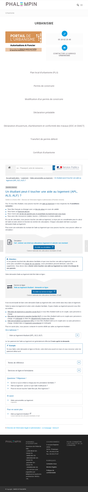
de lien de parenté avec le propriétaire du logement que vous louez (43, 214)
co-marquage (46, 428)
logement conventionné (33, 323)
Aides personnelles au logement (41, 178)
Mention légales (51, 467)
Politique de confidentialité (51, 471)
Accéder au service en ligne (43, 292)
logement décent (23, 211)
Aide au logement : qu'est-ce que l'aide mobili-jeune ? (29, 386)
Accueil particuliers (13, 178)
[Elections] (86, 246)
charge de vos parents (32, 264)
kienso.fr (56, 428)
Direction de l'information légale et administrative (24, 428)
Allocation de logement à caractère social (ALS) (24, 312)
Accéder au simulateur (43, 247)
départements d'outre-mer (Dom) (42, 318)
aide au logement (48, 204)
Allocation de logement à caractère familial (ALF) (24, 316)
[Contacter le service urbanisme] (64, 48)
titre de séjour (40, 209)
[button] (44, 335)
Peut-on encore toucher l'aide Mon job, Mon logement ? (30, 388)
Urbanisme (9, 13)
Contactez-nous (51, 464)
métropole (18, 318)
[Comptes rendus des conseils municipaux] (1, 246)
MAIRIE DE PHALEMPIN (19, 489)
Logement (25, 178)
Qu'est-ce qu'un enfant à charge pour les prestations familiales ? (33, 383)
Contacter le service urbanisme (64, 54)
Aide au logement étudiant (20, 414)
